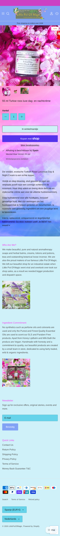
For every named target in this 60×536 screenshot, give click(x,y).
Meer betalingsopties (30, 145)
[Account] (51, 13)
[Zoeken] (9, 13)
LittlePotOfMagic (15, 526)
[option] (30, 55)
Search (5, 499)
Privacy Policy (9, 459)
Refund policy (33, 499)
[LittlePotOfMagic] (30, 13)
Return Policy (9, 449)
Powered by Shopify (31, 526)
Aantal (5, 110)
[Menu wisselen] (3, 13)
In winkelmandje (30, 129)
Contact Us (7, 445)
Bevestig (10, 427)
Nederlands (10, 519)
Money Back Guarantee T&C (16, 468)
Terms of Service (10, 464)
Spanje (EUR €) (12, 510)
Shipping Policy (10, 454)
